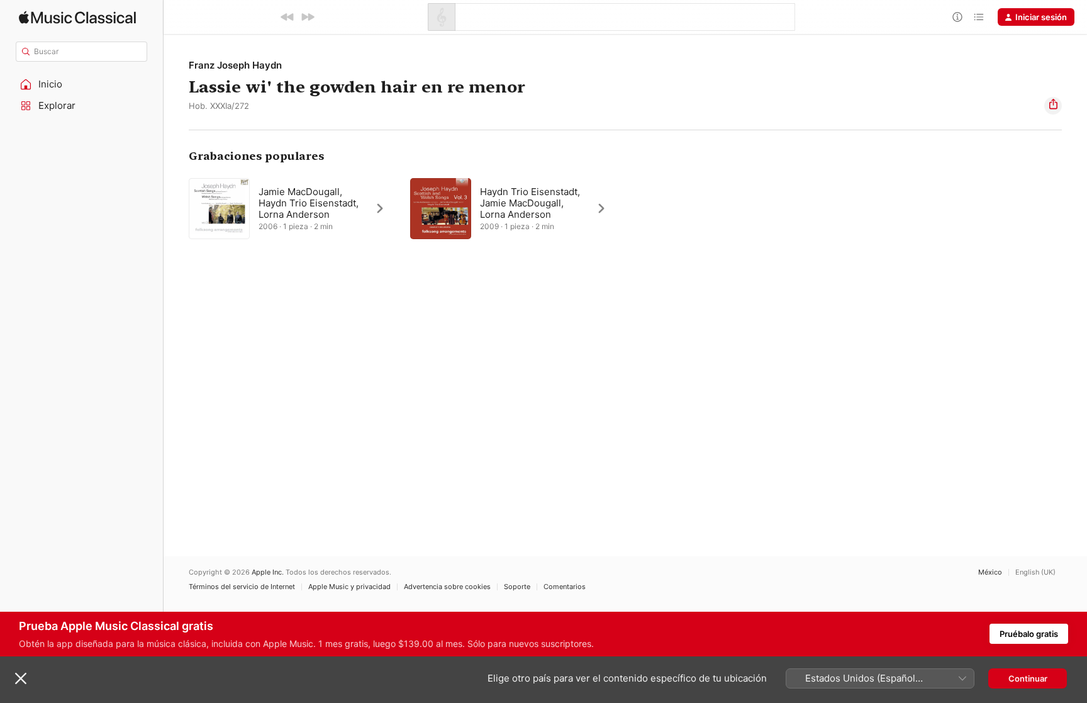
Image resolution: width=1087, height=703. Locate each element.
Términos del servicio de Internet (242, 586)
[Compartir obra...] (1053, 106)
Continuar (1027, 678)
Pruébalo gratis (1029, 634)
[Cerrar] (20, 678)
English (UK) (1035, 572)
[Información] (957, 17)
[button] (81, 84)
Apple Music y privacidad (349, 586)
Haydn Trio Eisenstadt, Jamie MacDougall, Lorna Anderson (530, 203)
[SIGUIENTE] (308, 17)
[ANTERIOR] (287, 17)
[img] (77, 17)
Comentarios (565, 586)
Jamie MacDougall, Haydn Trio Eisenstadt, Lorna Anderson (309, 203)
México (990, 572)
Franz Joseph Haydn (235, 65)
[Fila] (979, 17)
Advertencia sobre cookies (447, 586)
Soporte (517, 586)
